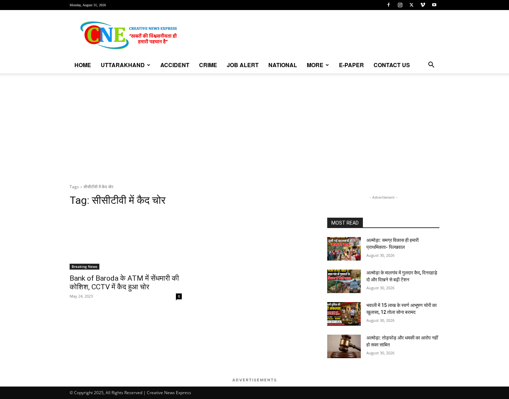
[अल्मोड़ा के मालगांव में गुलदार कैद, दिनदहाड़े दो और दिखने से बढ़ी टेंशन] (344, 281)
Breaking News (84, 266)
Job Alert (243, 65)
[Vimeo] (423, 5)
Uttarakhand (123, 65)
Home (82, 65)
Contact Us (392, 65)
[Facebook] (388, 5)
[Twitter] (411, 5)
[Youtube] (434, 5)
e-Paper (351, 65)
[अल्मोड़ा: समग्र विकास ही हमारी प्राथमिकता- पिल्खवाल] (344, 249)
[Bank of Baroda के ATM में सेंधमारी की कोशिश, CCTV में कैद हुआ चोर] (126, 242)
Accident (174, 65)
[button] (431, 65)
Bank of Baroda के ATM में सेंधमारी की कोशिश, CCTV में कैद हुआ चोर (124, 282)
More (315, 65)
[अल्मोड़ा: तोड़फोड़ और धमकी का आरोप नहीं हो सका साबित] (344, 346)
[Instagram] (400, 5)
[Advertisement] (254, 125)
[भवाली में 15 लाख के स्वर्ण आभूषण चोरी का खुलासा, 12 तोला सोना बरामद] (344, 314)
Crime (208, 65)
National (282, 65)
